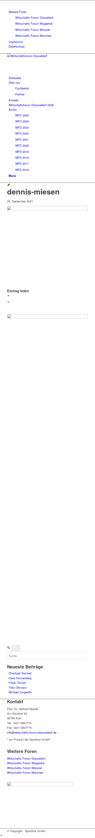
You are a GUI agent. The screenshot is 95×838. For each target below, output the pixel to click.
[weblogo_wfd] (40, 56)
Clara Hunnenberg (20, 678)
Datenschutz (17, 46)
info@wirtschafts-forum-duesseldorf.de (31, 732)
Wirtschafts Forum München (33, 35)
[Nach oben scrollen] (1, 835)
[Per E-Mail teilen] (12, 302)
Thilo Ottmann (18, 687)
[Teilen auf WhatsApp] (12, 296)
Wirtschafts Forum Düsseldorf (34, 17)
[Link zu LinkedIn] (10, 2)
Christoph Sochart (20, 673)
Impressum (16, 42)
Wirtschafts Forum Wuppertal (34, 23)
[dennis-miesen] (8, 185)
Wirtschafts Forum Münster (32, 30)
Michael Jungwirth (20, 692)
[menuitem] (48, 23)
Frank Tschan (17, 683)
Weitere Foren (18, 12)
